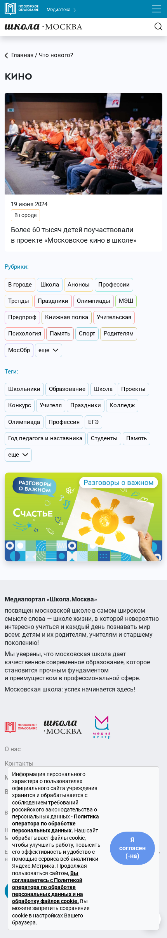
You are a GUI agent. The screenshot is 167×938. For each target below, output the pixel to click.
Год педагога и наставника (45, 438)
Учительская (114, 317)
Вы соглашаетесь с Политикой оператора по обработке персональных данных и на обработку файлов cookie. (47, 887)
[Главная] (43, 26)
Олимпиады (93, 300)
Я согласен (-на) (132, 848)
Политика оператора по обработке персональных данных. (55, 823)
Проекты (133, 389)
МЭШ (126, 300)
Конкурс (19, 405)
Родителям (119, 333)
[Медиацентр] (102, 727)
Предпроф (22, 317)
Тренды (18, 300)
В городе (25, 215)
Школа (49, 284)
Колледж (122, 405)
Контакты (19, 763)
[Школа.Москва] (62, 727)
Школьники (24, 389)
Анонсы (79, 284)
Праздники (53, 300)
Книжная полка (66, 317)
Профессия (64, 422)
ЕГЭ (93, 422)
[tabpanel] (83, 172)
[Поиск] (158, 27)
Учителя (51, 405)
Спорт (87, 333)
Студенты (104, 438)
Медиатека (59, 9)
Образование (67, 389)
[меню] (156, 9)
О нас (13, 749)
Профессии (114, 284)
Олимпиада (24, 422)
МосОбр (19, 350)
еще (43, 350)
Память (60, 333)
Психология (24, 333)
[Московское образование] (21, 727)
